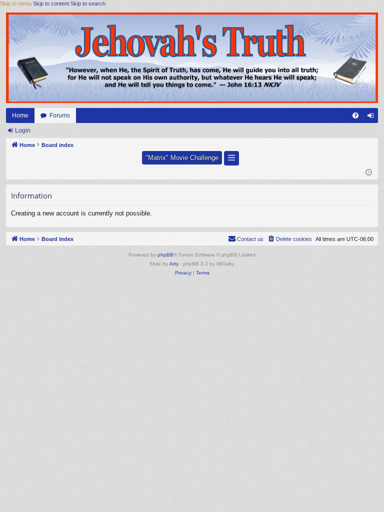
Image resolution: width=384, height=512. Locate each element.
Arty (174, 263)
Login (22, 130)
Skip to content (51, 3)
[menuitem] (355, 115)
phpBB (166, 255)
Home (20, 115)
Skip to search (88, 3)
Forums (60, 115)
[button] (231, 158)
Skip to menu (16, 3)
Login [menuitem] (372, 117)
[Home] (192, 58)
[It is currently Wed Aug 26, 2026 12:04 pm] (369, 172)
